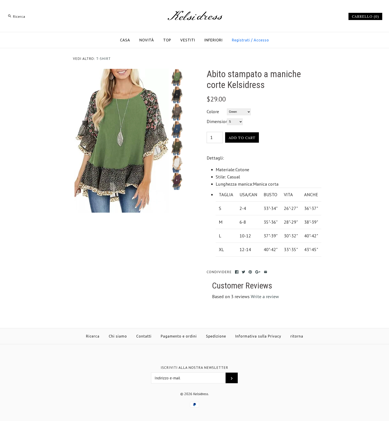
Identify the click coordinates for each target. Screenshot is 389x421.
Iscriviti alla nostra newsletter (194, 367)
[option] (176, 77)
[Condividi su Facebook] (236, 272)
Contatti (144, 336)
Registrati (241, 40)
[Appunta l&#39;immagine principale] (250, 272)
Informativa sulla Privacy (258, 336)
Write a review (265, 296)
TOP (167, 40)
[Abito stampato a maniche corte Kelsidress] (121, 72)
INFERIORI (213, 40)
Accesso (261, 40)
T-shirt (103, 58)
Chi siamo (118, 336)
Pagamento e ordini (179, 336)
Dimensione (217, 121)
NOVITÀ (146, 40)
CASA (125, 40)
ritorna (296, 336)
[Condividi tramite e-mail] (265, 272)
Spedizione (216, 336)
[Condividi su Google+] (257, 272)
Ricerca (93, 336)
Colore (213, 112)
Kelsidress (200, 394)
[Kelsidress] (194, 8)
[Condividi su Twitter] (243, 272)
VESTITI (187, 40)
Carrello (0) (365, 16)
